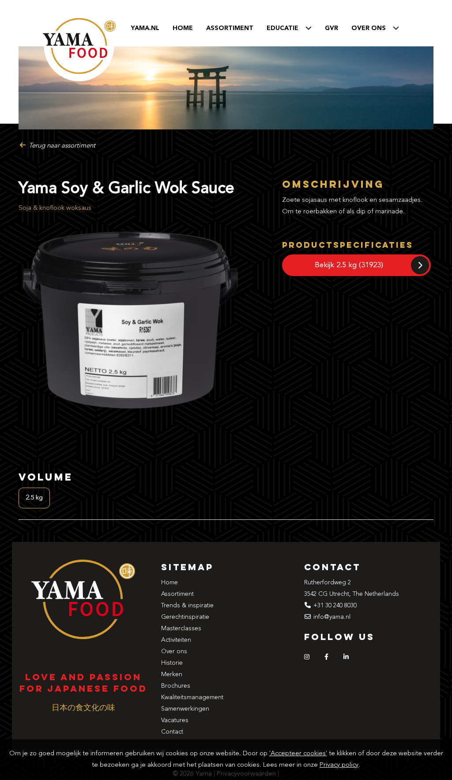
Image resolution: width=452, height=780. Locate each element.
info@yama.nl (331, 617)
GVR (331, 28)
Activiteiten (176, 640)
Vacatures (174, 720)
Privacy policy (339, 765)
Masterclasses (181, 628)
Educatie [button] (286, 28)
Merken (171, 674)
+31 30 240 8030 (335, 605)
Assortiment (229, 28)
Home (183, 28)
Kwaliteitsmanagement (192, 697)
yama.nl (145, 28)
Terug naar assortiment (61, 146)
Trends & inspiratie (187, 605)
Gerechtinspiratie (185, 617)
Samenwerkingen (185, 709)
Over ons (174, 651)
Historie (172, 663)
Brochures (175, 686)
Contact (172, 732)
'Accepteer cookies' (298, 753)
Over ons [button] (372, 28)
